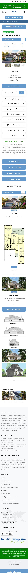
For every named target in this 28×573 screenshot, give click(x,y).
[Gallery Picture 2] (14, 330)
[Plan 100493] (14, 395)
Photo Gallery (15, 179)
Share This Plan (15, 173)
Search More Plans (14, 27)
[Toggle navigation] (23, 39)
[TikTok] (23, 1)
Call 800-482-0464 (14, 17)
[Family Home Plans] (14, 12)
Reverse (14, 210)
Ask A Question (14, 167)
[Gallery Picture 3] (14, 342)
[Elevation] (14, 56)
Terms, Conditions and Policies (11, 487)
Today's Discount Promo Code (10, 497)
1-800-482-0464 (7, 518)
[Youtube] (20, 1)
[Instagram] (17, 1)
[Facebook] (15, 1)
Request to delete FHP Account (11, 503)
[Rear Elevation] (14, 284)
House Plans (9, 21)
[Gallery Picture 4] (14, 355)
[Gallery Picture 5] (14, 370)
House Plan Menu (8, 39)
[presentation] (3, 396)
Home (2, 21)
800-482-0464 (15, 186)
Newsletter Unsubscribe (9, 500)
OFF (18, 69)
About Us (5, 490)
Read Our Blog (6, 493)
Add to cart (14, 86)
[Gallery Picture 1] (14, 318)
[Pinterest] (12, 1)
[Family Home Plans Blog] (25, 1)
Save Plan (15, 161)
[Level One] (14, 244)
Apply (21, 92)
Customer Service (7, 481)
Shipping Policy (6, 484)
